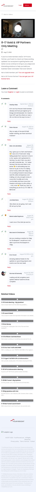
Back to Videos (8, 14)
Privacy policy (15, 441)
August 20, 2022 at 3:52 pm (29, 147)
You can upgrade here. (26, 73)
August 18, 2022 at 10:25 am (28, 273)
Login (20, 5)
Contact (32, 441)
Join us (27, 5)
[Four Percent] (7, 5)
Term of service (24, 441)
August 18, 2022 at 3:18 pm (30, 233)
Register (11, 92)
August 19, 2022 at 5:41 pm (29, 217)
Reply (9, 121)
